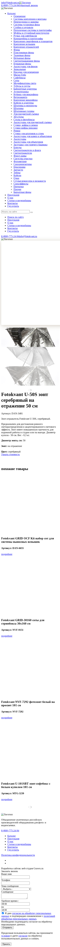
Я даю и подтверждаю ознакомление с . (28, 916)
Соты (16, 80)
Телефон (5, 880)
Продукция (13, 195)
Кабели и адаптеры (24, 102)
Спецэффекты (21, 183)
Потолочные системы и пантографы (33, 30)
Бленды (18, 147)
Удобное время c (9, 901)
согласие (23, 935)
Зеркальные (20, 69)
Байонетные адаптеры (25, 88)
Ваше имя (6, 874)
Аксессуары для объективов (28, 142)
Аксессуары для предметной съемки (33, 122)
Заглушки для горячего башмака (30, 144)
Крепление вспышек (24, 44)
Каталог (11, 836)
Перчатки (19, 186)
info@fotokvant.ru (10, 2)
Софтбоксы (20, 77)
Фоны (17, 49)
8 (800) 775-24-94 (10, 5)
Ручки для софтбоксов (25, 35)
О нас (10, 197)
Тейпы (17, 172)
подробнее (6, 554)
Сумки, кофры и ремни (26, 125)
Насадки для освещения (26, 72)
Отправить (7, 927)
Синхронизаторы (23, 164)
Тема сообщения (9, 886)
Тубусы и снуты (22, 86)
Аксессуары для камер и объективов (33, 136)
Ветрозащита (20, 97)
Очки (16, 178)
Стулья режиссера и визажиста (30, 181)
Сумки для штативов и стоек (29, 133)
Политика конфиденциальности (18, 855)
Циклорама (19, 167)
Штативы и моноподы (25, 105)
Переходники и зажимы (26, 21)
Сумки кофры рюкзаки (26, 128)
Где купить (13, 206)
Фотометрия (20, 161)
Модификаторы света (25, 83)
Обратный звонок (28, 5)
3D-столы (19, 116)
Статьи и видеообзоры (19, 200)
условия (5, 935)
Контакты (12, 203)
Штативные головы (24, 111)
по (2, 907)
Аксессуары (20, 139)
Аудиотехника (21, 91)
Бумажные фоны (22, 63)
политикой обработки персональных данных (28, 917)
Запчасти (18, 169)
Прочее (17, 189)
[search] (31, 212)
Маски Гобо (20, 75)
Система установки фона (27, 24)
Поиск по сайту (15, 217)
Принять (6, 944)
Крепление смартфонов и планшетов (33, 41)
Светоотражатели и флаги (27, 150)
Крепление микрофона (26, 100)
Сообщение (7, 892)
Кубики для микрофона (26, 94)
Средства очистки (23, 158)
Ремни (17, 130)
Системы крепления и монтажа (30, 19)
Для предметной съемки (26, 114)
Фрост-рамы (20, 155)
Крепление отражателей (26, 47)
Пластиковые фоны (24, 52)
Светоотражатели (23, 153)
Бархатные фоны (22, 192)
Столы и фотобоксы (24, 119)
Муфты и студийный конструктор (31, 33)
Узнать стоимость (10, 454)
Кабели (17, 175)
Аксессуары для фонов (26, 66)
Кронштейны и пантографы (28, 38)
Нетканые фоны (22, 58)
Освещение (20, 16)
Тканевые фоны (22, 55)
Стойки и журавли (23, 27)
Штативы (19, 108)
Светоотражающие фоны (27, 61)
